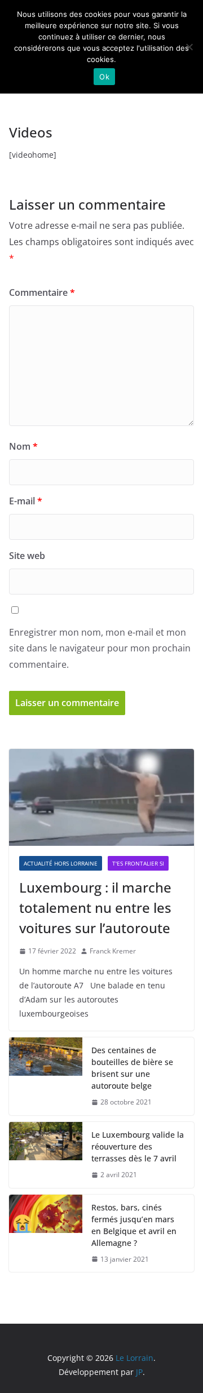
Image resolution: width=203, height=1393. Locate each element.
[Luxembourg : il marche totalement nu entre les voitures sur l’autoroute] (101, 797)
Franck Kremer (113, 951)
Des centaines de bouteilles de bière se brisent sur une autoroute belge (132, 1068)
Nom (23, 446)
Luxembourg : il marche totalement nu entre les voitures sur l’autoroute (95, 907)
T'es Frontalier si (138, 863)
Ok (104, 76)
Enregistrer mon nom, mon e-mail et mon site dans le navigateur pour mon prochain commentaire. (100, 648)
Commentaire (42, 292)
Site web (27, 555)
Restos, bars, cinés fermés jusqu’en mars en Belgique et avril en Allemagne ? (133, 1225)
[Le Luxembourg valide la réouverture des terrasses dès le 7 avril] (45, 1155)
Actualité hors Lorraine (61, 863)
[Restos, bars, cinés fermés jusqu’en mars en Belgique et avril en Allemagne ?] (45, 1233)
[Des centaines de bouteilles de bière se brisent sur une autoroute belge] (45, 1076)
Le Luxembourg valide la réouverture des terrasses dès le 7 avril (137, 1146)
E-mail (25, 501)
